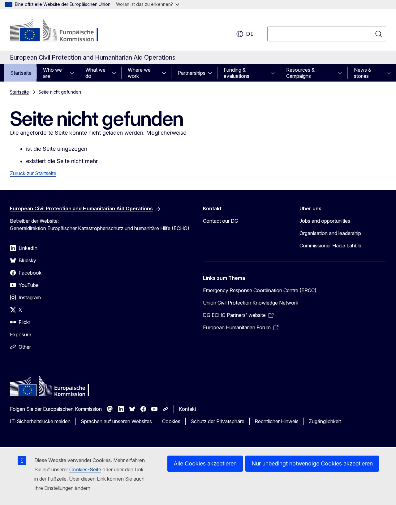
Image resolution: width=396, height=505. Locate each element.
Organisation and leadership (330, 233)
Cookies (171, 421)
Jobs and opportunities (324, 221)
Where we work (139, 73)
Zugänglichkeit (325, 421)
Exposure (20, 334)
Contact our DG (220, 221)
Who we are (52, 73)
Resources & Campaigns (300, 73)
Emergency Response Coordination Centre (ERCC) (259, 290)
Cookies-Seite (85, 469)
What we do (95, 73)
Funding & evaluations (236, 73)
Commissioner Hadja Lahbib (330, 245)
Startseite (21, 73)
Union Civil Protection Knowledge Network (250, 303)
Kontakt (187, 409)
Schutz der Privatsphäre (217, 421)
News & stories (362, 73)
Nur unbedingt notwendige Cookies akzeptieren (312, 463)
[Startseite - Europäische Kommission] (60, 31)
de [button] (250, 34)
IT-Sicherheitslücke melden (40, 421)
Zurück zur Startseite (33, 173)
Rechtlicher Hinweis (277, 421)
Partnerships (191, 73)
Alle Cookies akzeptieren (205, 463)
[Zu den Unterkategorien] (73, 73)
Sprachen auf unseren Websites (116, 421)
